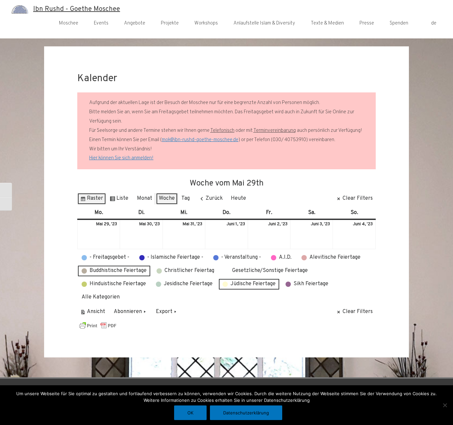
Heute (238, 198)
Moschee (68, 23)
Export (164, 311)
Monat (144, 198)
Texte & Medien (327, 23)
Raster (91, 200)
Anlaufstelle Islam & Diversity (264, 23)
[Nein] (444, 405)
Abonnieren (128, 311)
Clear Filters (358, 198)
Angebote (134, 23)
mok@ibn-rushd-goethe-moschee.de (200, 140)
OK (190, 412)
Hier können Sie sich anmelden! (121, 158)
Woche (167, 198)
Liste (118, 200)
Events (101, 23)
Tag (185, 198)
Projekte (170, 23)
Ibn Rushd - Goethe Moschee (76, 9)
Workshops (206, 23)
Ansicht (93, 313)
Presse (366, 23)
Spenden (399, 23)
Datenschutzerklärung (246, 412)
